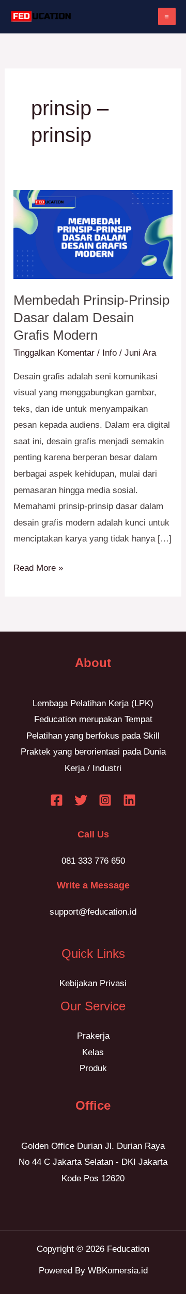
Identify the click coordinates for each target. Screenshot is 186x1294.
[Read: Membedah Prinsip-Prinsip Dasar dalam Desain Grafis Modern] (93, 234)
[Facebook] (56, 800)
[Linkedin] (129, 800)
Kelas (93, 1052)
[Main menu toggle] (167, 17)
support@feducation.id (93, 912)
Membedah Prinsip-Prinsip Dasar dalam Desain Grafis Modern (91, 317)
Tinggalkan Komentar (54, 353)
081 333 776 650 (93, 861)
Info (109, 353)
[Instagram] (105, 800)
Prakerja (93, 1036)
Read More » (38, 566)
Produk (93, 1068)
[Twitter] (80, 800)
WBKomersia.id (118, 1270)
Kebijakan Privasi (93, 983)
